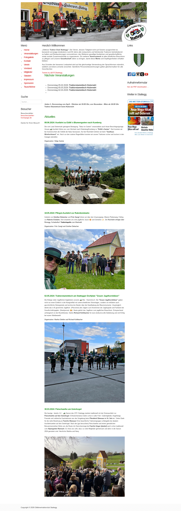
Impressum (29, 79)
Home (26, 50)
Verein (26, 64)
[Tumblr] (142, 74)
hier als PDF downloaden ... (138, 87)
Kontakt (27, 61)
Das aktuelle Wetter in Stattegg (144, 132)
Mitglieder (28, 72)
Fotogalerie (29, 57)
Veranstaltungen (31, 53)
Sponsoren (28, 83)
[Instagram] (138, 74)
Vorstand (28, 68)
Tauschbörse (29, 87)
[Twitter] (134, 74)
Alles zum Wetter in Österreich (144, 134)
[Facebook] (129, 74)
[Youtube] (146, 74)
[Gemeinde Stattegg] (139, 60)
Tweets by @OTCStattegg (52, 73)
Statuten (27, 75)
